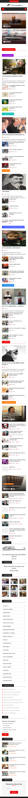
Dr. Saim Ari (13, 89)
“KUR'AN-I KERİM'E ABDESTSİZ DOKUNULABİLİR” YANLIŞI (16, 432)
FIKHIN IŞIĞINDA (7, 626)
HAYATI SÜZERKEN (7, 657)
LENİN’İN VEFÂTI (12, 199)
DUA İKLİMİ (6, 650)
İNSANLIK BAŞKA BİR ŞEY (14, 264)
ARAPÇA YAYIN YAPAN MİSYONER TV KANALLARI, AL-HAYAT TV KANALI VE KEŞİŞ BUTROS (17, 425)
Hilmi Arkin (13, 442)
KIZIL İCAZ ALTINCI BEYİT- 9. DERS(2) (17, 328)
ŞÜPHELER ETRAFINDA (9, 629)
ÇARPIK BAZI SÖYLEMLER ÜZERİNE (12, 24)
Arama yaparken (6, 725)
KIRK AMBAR (6, 646)
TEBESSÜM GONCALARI (9, 653)
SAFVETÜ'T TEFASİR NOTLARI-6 (12, 486)
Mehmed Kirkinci (14, 208)
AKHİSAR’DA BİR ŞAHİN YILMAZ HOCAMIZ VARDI (16, 439)
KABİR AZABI (12, 467)
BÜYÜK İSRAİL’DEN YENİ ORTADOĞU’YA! (13, 135)
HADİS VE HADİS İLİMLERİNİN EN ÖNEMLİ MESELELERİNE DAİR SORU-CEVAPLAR (17, 495)
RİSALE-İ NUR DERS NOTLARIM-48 (17, 453)
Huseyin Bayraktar (14, 524)
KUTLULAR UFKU (7, 663)
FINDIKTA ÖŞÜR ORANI (14, 522)
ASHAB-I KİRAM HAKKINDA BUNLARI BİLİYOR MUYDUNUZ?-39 (17, 460)
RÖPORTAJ (6, 660)
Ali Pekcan (13, 201)
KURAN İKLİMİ (6, 612)
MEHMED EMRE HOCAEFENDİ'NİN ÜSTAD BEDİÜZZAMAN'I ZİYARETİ (16, 272)
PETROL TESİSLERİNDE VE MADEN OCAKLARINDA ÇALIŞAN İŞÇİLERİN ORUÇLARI (17, 530)
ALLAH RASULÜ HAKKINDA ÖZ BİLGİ (12, 76)
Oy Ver (5, 734)
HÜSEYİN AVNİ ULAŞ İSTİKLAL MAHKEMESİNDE (15, 446)
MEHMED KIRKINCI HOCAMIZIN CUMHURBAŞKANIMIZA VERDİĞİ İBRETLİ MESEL (16, 258)
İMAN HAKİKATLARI (8, 619)
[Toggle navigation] (3, 9)
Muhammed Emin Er (14, 498)
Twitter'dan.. (5, 731)
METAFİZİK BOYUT (7, 677)
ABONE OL (14, 792)
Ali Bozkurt (13, 503)
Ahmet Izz (5, 78)
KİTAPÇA (5, 640)
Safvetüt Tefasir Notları (8, 483)
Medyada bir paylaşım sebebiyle (9, 729)
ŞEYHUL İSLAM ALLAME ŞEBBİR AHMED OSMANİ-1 (16, 374)
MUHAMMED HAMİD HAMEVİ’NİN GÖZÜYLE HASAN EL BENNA (16, 381)
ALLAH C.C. (6, 606)
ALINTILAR (5, 670)
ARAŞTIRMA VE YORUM (9, 633)
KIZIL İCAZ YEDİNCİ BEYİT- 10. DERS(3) (13, 306)
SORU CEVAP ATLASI (8, 623)
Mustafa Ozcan (6, 137)
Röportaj (5, 411)
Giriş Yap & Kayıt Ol (14, 1)
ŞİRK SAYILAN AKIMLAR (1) (15, 501)
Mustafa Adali (13, 469)
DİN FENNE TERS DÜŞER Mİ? (15, 536)
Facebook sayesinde (7, 727)
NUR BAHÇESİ (6, 616)
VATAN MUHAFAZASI (13, 206)
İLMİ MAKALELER (7, 680)
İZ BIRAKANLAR (7, 643)
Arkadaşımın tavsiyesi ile (8, 723)
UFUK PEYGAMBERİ (8, 609)
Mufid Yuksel (13, 429)
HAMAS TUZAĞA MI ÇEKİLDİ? (15, 149)
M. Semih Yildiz (6, 194)
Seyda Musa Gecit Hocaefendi (17, 434)
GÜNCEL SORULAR (8, 636)
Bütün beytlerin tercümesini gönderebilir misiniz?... (15, 743)
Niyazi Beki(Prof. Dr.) (15, 518)
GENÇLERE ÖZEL (7, 674)
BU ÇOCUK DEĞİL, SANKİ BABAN (11, 248)
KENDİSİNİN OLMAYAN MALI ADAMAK (17, 507)
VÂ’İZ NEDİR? (5, 191)
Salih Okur (6, 250)
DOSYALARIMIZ (7, 667)
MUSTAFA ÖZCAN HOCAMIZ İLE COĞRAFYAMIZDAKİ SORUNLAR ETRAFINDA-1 (12, 415)
